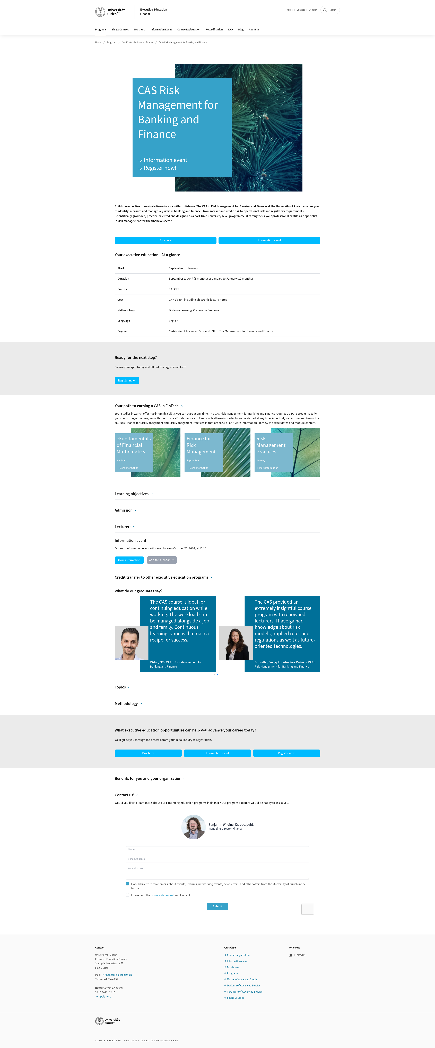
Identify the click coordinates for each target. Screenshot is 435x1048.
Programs (100, 29)
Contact (301, 10)
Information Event (161, 29)
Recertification (214, 29)
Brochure (139, 29)
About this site (131, 1040)
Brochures (233, 967)
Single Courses (120, 29)
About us (254, 29)
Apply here (105, 997)
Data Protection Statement (164, 1040)
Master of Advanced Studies (243, 979)
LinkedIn (300, 955)
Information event (237, 961)
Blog (240, 29)
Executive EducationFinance (153, 11)
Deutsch (313, 10)
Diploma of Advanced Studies (243, 985)
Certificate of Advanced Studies (137, 42)
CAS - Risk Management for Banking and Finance (183, 42)
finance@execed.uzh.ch (118, 975)
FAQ (230, 29)
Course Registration (188, 29)
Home (289, 10)
